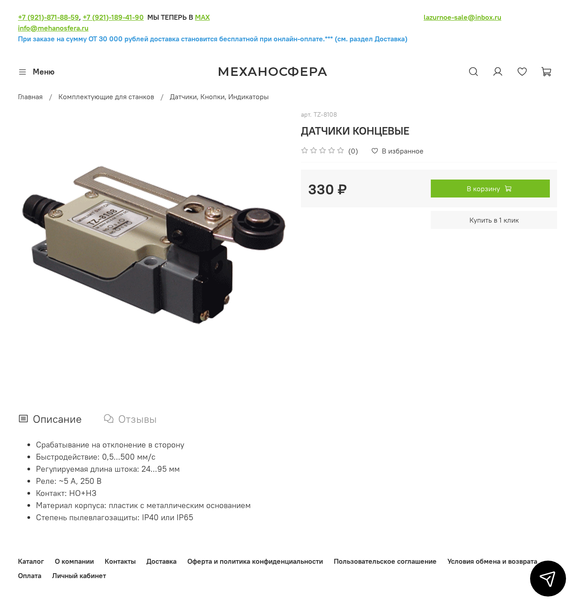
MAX (202, 17)
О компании (74, 561)
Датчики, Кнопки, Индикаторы (219, 96)
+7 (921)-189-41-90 (113, 17)
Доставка (161, 561)
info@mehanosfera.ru (53, 27)
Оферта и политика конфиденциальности (255, 561)
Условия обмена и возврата (492, 561)
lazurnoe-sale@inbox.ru (462, 17)
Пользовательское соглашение (385, 561)
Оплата (29, 575)
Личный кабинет (79, 575)
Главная (30, 96)
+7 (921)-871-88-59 (48, 17)
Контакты (120, 561)
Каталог (31, 561)
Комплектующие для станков (106, 96)
